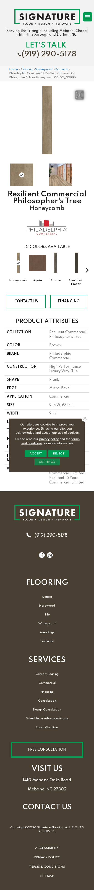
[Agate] (37, 265)
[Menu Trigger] (87, 16)
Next (87, 172)
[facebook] (42, 555)
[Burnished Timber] (76, 265)
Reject (59, 453)
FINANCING (69, 301)
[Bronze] (55, 265)
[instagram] (50, 555)
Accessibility (47, 848)
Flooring (27, 69)
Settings (47, 461)
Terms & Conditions (47, 866)
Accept (35, 453)
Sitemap (47, 876)
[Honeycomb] (18, 262)
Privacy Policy (47, 857)
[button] (47, 750)
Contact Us (26, 301)
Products (61, 69)
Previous (7, 172)
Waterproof (43, 69)
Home (13, 69)
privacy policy (49, 439)
